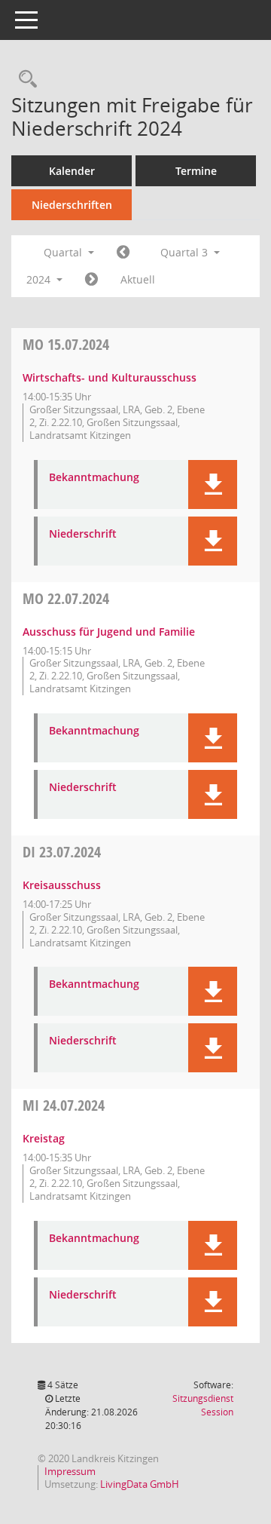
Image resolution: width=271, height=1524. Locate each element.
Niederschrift (83, 534)
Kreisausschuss (62, 885)
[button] (212, 484)
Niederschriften (72, 205)
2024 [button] (39, 279)
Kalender (72, 171)
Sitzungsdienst (202, 1405)
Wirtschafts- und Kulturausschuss (109, 377)
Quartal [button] (64, 252)
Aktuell (137, 279)
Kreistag (44, 1138)
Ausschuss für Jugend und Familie (109, 631)
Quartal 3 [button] (185, 252)
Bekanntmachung (94, 477)
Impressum (70, 1471)
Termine (196, 171)
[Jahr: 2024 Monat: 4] (123, 252)
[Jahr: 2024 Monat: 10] (91, 279)
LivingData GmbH (139, 1484)
